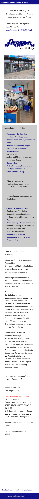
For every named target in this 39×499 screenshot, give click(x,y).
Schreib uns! (28, 496)
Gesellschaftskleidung (15, 171)
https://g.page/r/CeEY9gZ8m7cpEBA (20, 30)
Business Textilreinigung (16, 148)
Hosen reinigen (12, 151)
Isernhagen (28, 490)
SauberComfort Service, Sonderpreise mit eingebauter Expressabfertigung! (18, 237)
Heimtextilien (11, 163)
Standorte (17, 490)
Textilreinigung (7, 490)
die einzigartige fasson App (17, 208)
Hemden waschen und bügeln (18, 145)
